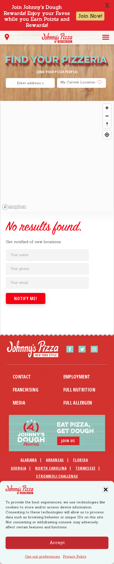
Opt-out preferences (42, 556)
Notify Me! (25, 298)
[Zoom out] (107, 116)
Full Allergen (77, 403)
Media (19, 403)
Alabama (28, 459)
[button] (105, 489)
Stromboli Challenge (57, 476)
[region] (57, 156)
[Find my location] (107, 135)
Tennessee (85, 468)
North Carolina (50, 468)
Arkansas (55, 459)
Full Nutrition (79, 390)
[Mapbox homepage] (14, 207)
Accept (57, 542)
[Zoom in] (107, 108)
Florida (80, 459)
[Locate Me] (7, 38)
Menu (106, 37)
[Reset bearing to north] (107, 124)
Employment (76, 377)
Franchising (25, 390)
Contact (22, 377)
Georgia (18, 468)
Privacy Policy (74, 556)
